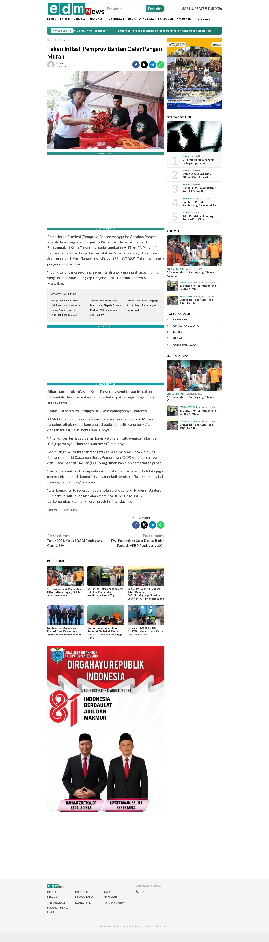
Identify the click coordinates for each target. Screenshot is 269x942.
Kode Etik (81, 892)
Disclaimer (110, 897)
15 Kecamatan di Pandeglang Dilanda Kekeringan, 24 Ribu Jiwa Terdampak (64, 592)
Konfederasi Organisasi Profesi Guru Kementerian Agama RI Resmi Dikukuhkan (64, 631)
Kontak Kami (83, 902)
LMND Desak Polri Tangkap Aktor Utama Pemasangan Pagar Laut (142, 305)
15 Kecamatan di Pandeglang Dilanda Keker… (190, 274)
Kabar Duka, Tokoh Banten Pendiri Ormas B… (199, 189)
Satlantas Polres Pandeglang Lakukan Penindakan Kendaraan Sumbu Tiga (127, 30)
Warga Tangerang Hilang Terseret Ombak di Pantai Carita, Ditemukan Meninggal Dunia (105, 632)
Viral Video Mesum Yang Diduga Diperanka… (198, 161)
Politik (194, 198)
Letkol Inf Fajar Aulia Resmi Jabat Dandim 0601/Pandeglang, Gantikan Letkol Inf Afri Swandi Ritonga (146, 593)
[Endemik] (76, 8)
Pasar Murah (70, 509)
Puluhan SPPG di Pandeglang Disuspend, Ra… (200, 203)
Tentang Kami (56, 902)
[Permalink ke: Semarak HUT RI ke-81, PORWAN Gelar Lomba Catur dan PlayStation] (146, 615)
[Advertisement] (134, 846)
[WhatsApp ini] (160, 64)
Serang (177, 338)
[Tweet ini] (144, 64)
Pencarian (155, 9)
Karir (107, 892)
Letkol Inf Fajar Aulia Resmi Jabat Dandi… (197, 301)
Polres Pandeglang (185, 344)
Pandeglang (180, 319)
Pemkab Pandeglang (185, 325)
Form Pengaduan (114, 902)
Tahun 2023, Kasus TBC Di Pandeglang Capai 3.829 (74, 540)
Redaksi (52, 897)
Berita (186, 156)
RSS (142, 891)
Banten (53, 509)
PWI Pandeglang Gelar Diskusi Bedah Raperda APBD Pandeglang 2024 (137, 540)
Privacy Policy (84, 897)
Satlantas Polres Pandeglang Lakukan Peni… (198, 287)
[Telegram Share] (152, 64)
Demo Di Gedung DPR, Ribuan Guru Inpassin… (197, 175)
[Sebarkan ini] (136, 64)
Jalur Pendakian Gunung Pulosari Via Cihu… (198, 217)
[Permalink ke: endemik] (51, 64)
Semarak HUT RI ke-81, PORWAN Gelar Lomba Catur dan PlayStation (145, 631)
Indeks (51, 892)
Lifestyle (179, 269)
